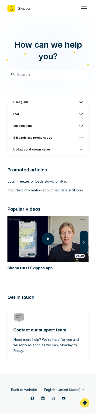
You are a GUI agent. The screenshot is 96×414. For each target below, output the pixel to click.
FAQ (16, 114)
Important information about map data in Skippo (45, 190)
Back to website (24, 389)
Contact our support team (39, 329)
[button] (84, 242)
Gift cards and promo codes (32, 137)
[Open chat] (84, 402)
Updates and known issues (32, 149)
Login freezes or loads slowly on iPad (37, 181)
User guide (21, 102)
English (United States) (63, 389)
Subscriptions (22, 125)
